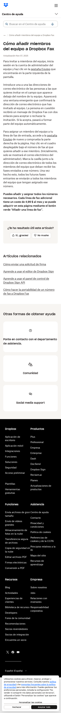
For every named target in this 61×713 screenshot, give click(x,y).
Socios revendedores (16, 629)
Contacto (35, 517)
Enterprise (36, 453)
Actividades (11, 593)
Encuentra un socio (15, 640)
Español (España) (14, 670)
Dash (33, 458)
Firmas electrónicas (16, 562)
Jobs (32, 593)
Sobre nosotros (38, 587)
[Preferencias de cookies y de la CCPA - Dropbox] (30, 693)
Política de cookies (40, 532)
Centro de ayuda (12, 14)
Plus (32, 436)
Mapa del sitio (38, 555)
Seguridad (11, 467)
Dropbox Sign (38, 469)
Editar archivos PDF (16, 557)
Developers (11, 612)
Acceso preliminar (15, 472)
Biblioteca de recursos (17, 607)
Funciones (11, 456)
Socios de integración (17, 634)
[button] (7, 24)
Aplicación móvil (14, 445)
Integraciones (12, 451)
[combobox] (30, 24)
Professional (37, 442)
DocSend (35, 464)
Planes (34, 480)
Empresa (35, 447)
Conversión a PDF (15, 568)
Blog (7, 587)
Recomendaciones (15, 623)
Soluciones (11, 462)
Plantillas (10, 483)
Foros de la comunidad (17, 618)
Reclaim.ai (36, 474)
